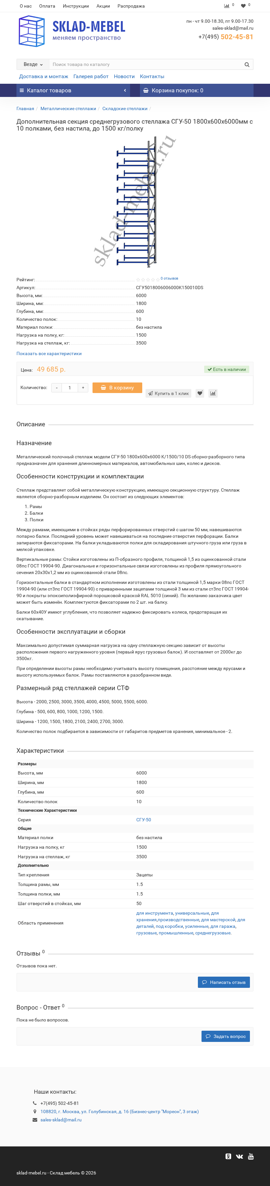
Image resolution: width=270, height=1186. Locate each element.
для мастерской (218, 919)
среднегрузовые (212, 932)
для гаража (222, 926)
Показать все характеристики (49, 353)
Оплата (47, 6)
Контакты (152, 76)
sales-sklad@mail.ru (61, 1119)
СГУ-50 (143, 819)
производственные (178, 919)
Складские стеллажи (125, 108)
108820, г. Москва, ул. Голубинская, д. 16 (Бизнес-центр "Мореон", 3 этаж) (119, 1111)
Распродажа (131, 6)
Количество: (33, 387)
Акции (103, 6)
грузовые (146, 932)
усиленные (196, 926)
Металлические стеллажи (68, 108)
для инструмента (154, 913)
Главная (25, 108)
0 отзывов (169, 278)
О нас (26, 6)
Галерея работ (91, 76)
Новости (124, 76)
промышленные (176, 932)
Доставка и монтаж (43, 76)
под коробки (169, 926)
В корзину (121, 387)
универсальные (192, 913)
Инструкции (76, 6)
